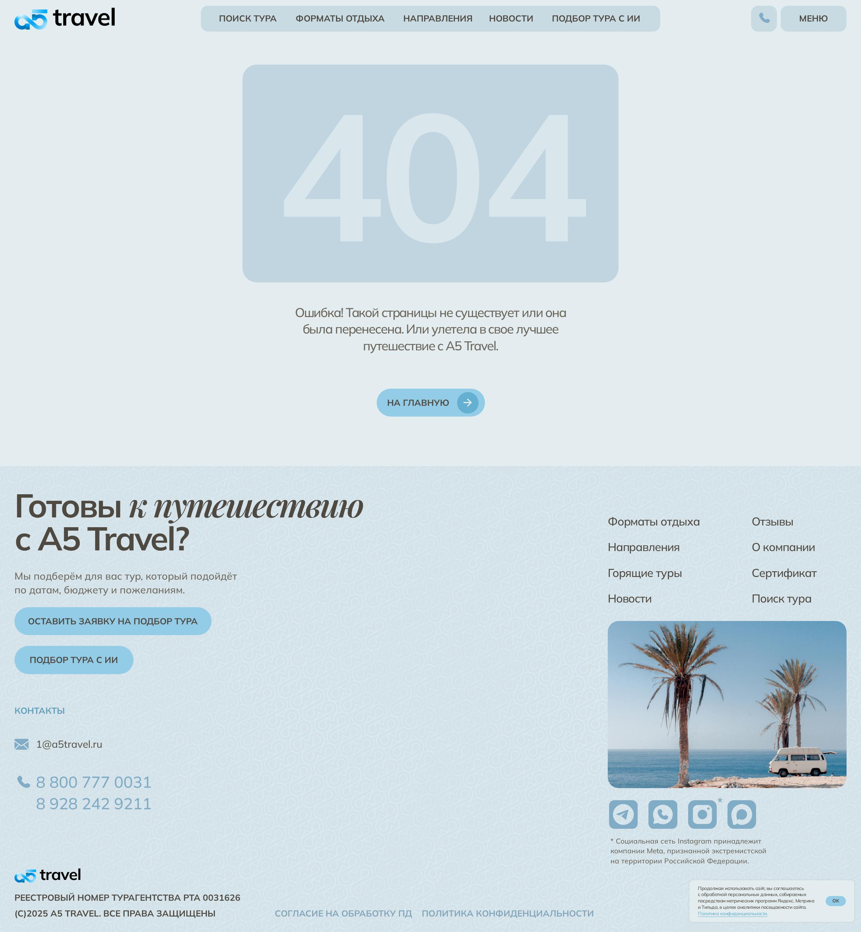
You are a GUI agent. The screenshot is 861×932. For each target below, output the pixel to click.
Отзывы (772, 521)
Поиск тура (781, 598)
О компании (783, 547)
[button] (113, 621)
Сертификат (784, 573)
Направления (644, 547)
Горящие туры (645, 573)
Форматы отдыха (654, 521)
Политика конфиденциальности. (733, 913)
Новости (630, 598)
